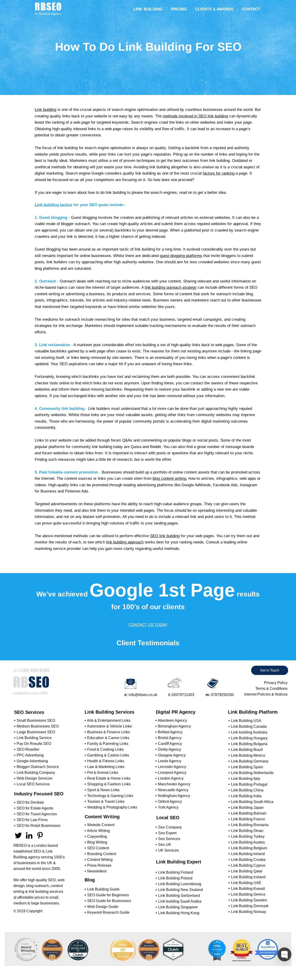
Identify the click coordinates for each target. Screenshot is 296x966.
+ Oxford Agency (168, 801)
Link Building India (246, 796)
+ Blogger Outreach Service (36, 767)
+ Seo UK (163, 845)
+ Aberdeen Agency (171, 720)
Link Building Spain (247, 767)
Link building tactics (53, 205)
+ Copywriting (95, 836)
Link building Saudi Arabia (179, 901)
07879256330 (222, 695)
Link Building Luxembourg (179, 884)
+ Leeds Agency (168, 761)
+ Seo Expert (165, 833)
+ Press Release (97, 865)
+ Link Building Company (34, 773)
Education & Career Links (108, 738)
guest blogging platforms (181, 256)
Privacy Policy (275, 683)
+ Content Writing (98, 860)
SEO (37, 851)
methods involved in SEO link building (195, 116)
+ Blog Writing (95, 842)
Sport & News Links (103, 790)
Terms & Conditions (271, 688)
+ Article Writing (97, 831)
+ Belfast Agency (168, 732)
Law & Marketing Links (105, 767)
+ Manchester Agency (172, 784)
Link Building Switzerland (179, 895)
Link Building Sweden (249, 900)
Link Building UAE (246, 883)
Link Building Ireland (248, 854)
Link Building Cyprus (248, 865)
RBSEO (20, 845)
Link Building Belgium (249, 848)
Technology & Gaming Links (110, 796)
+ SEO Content (96, 848)
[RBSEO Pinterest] (40, 835)
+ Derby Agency (168, 749)
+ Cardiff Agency (168, 744)
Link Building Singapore (178, 907)
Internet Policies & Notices (265, 694)
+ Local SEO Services (32, 784)
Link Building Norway (248, 912)
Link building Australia (249, 732)
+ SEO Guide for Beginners (106, 895)
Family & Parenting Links (107, 744)
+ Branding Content (100, 854)
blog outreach (37, 886)
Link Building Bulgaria (249, 744)
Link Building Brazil (247, 750)
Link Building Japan (247, 807)
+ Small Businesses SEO (34, 720)
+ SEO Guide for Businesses (107, 901)
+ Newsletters (95, 871)
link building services (46, 892)
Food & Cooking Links (105, 749)
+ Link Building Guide (102, 889)
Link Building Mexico (248, 755)
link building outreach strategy (171, 287)
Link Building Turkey (248, 836)
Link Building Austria (248, 842)
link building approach (125, 542)
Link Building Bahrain (248, 813)
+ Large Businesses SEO (34, 732)
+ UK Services (167, 850)
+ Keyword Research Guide (107, 912)
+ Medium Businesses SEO (36, 726)
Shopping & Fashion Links (109, 784)
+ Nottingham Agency (172, 796)
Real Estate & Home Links (108, 778)
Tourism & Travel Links (105, 801)
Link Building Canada (249, 726)
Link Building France (248, 819)
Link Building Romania (249, 825)
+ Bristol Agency (168, 738)
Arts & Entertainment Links (108, 720)
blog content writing (169, 478)
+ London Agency (169, 778)
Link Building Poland (175, 878)
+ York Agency (167, 807)
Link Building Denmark (249, 906)
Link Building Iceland (248, 877)
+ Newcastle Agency (171, 790)
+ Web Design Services (33, 778)
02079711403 (183, 695)
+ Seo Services (167, 839)
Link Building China (247, 790)
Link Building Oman (247, 831)
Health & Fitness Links (105, 761)
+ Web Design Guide (101, 907)
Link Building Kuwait (248, 889)
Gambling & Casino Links (108, 755)
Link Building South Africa (252, 802)
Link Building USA (246, 721)
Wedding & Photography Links (112, 807)
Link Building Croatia (248, 860)
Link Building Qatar (246, 871)
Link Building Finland (175, 872)
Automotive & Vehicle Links (109, 726)
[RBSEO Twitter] (18, 835)
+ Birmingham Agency (173, 726)
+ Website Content (99, 825)
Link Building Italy (245, 779)
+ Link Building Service (33, 738)
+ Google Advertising (31, 761)
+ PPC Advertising (29, 755)
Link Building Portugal (249, 784)
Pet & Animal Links (102, 773)
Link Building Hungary (249, 738)
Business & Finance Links (108, 732)
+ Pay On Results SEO (32, 744)
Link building (45, 109)
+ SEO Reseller (26, 749)
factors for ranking (218, 173)
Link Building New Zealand (180, 890)
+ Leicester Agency (170, 767)
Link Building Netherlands (252, 773)
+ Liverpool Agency (170, 773)
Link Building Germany (249, 761)
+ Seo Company (168, 827)
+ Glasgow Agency (170, 755)
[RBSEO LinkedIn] (29, 835)
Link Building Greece (248, 894)
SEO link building (165, 536)
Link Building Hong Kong (178, 913)
